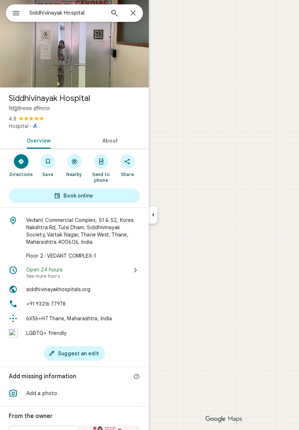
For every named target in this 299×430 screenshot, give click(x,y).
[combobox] (66, 12)
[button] (74, 393)
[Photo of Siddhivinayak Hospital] (74, 43)
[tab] (37, 140)
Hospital (18, 126)
